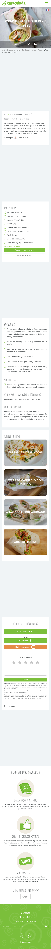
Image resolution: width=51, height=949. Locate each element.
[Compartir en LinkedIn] (35, 44)
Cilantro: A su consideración (17, 227)
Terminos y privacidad (25, 921)
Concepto (25, 912)
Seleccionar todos (13, 246)
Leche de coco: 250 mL (16, 238)
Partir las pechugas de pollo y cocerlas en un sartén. (27, 342)
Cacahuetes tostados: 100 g (17, 231)
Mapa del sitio (25, 917)
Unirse (25, 896)
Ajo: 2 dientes (12, 235)
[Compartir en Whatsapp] (15, 44)
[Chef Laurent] (16, 138)
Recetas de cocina (14, 50)
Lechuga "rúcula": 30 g (15, 220)
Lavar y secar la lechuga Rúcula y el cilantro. (24, 361)
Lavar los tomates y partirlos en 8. (20, 356)
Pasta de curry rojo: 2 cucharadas (20, 242)
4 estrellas (19, 662)
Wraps (40, 50)
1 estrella (37, 662)
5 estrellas (13, 662)
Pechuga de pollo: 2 (14, 212)
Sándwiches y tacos (29, 50)
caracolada (16, 3)
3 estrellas (25, 662)
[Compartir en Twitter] (28, 44)
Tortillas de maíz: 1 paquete (17, 216)
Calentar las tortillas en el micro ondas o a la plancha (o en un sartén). (27, 350)
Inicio (4, 50)
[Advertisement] (25, 82)
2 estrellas (31, 662)
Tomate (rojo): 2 (13, 223)
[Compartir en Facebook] (22, 44)
